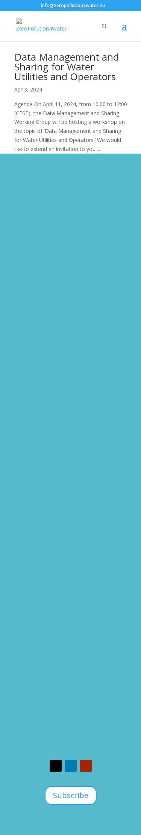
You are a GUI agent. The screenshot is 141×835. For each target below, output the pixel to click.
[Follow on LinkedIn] (71, 766)
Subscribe (70, 795)
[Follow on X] (56, 766)
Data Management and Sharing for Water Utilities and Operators (66, 66)
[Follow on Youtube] (86, 766)
